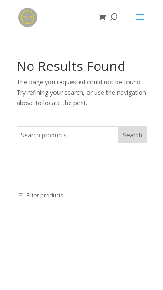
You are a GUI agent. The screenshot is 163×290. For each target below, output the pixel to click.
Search (132, 135)
